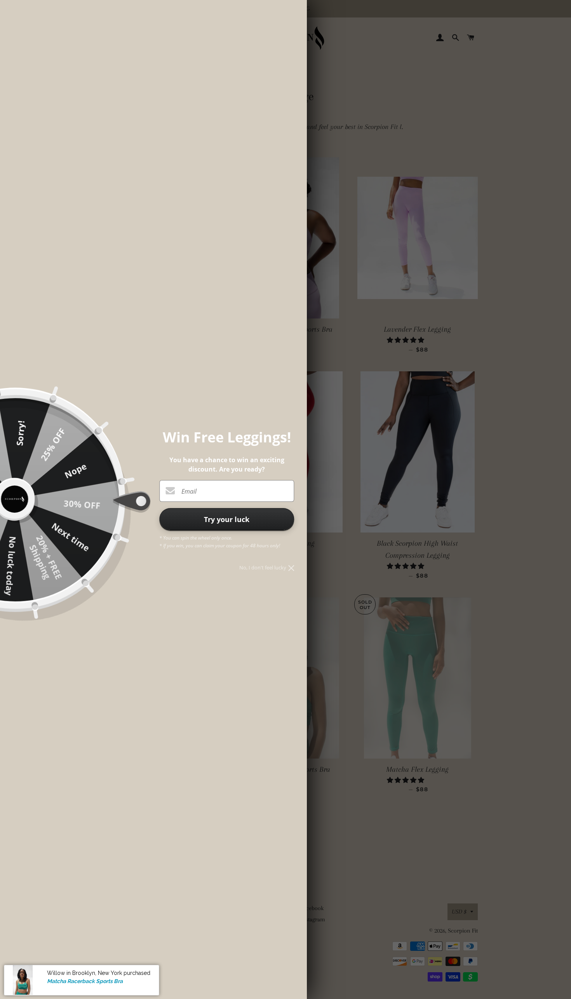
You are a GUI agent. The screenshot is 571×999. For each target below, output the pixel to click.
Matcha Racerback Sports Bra (85, 981)
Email (189, 491)
